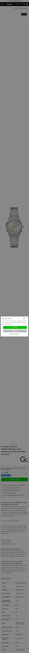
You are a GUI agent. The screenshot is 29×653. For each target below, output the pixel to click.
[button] (14, 334)
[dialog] (14, 326)
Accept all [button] (15, 327)
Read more (15, 324)
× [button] (26, 318)
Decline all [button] (15, 331)
